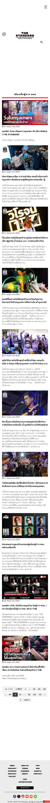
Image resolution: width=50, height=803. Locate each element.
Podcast (12, 768)
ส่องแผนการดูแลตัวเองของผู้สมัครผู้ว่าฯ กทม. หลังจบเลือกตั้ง (23, 546)
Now (38, 768)
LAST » (27, 700)
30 (44, 689)
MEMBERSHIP (25, 788)
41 (20, 694)
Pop (38, 765)
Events (37, 771)
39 (10, 694)
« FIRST (19, 689)
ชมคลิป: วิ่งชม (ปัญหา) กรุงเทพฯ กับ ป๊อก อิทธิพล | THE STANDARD (24, 133)
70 (40, 694)
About (25, 774)
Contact (38, 774)
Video (25, 768)
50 (29, 694)
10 (34, 689)
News (12, 765)
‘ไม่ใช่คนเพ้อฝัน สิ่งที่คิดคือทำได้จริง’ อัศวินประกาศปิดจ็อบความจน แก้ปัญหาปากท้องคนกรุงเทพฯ (25, 484)
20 (39, 689)
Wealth (25, 765)
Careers (25, 771)
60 (34, 694)
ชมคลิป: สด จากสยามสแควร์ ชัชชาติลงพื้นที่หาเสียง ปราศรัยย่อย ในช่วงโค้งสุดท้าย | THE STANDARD (23, 668)
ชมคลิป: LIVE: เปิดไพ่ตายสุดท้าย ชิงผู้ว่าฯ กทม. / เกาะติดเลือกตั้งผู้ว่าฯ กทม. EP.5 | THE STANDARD (24, 607)
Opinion (12, 771)
